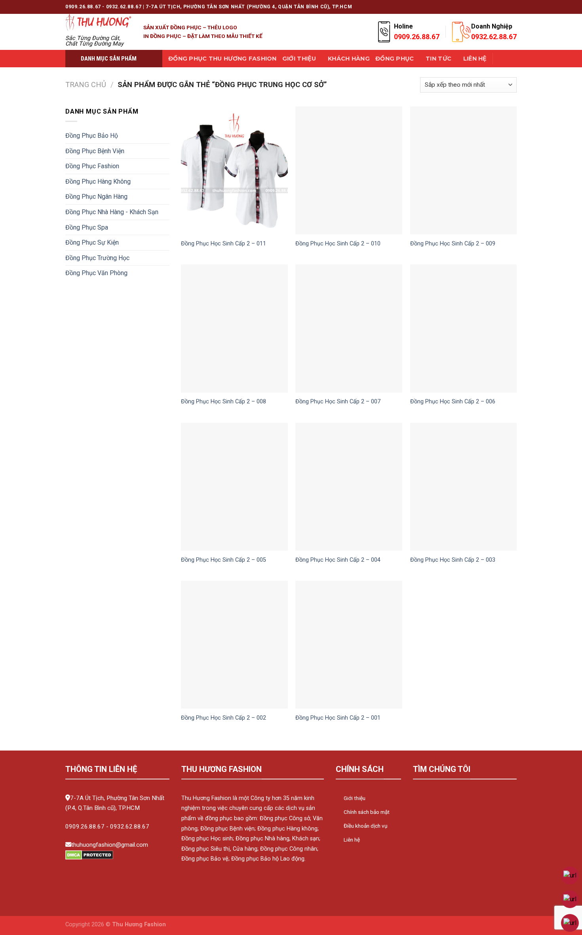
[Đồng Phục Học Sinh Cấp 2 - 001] (348, 645)
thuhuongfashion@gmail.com (109, 844)
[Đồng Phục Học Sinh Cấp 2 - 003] (463, 487)
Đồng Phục (394, 58)
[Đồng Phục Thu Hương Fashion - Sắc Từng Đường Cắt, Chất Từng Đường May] (98, 22)
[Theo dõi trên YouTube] (512, 7)
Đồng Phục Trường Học (97, 258)
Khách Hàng (349, 58)
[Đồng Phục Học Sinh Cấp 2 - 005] (234, 487)
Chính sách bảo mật (367, 812)
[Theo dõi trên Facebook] (452, 7)
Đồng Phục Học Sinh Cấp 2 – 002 (223, 718)
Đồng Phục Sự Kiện (92, 242)
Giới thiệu (299, 58)
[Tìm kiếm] (502, 59)
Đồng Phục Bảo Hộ (91, 135)
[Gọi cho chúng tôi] (490, 7)
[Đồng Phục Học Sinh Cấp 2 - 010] (348, 170)
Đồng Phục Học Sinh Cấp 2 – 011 (223, 243)
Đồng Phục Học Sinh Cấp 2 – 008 (223, 401)
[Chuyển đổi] (166, 136)
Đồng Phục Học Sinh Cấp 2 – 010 (337, 243)
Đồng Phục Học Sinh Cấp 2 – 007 (337, 401)
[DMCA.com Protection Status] (89, 855)
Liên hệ (352, 839)
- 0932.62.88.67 (127, 826)
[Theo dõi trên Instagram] (459, 7)
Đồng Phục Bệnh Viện (94, 151)
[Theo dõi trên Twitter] (474, 7)
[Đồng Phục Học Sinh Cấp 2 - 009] (463, 170)
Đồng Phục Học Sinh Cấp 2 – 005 (223, 560)
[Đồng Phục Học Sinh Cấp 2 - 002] (234, 645)
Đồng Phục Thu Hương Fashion (222, 58)
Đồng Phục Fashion (92, 166)
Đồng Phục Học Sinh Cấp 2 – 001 (337, 718)
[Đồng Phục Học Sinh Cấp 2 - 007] (348, 328)
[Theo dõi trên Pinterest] (497, 7)
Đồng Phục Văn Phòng (96, 273)
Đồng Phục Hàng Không (98, 181)
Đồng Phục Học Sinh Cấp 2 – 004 (337, 560)
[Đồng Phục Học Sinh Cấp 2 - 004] (348, 487)
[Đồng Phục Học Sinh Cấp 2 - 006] (463, 328)
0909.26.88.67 (85, 826)
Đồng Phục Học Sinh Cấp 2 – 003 (452, 560)
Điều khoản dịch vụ (366, 826)
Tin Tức (438, 58)
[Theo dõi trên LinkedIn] (505, 7)
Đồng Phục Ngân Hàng (96, 196)
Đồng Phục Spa (86, 227)
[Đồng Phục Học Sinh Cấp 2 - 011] (234, 170)
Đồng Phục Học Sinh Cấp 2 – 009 (452, 243)
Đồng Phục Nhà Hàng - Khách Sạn (111, 212)
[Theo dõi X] (467, 7)
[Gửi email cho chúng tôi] (482, 7)
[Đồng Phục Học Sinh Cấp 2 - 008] (234, 328)
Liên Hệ (475, 58)
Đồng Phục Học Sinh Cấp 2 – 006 (452, 401)
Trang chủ (85, 84)
